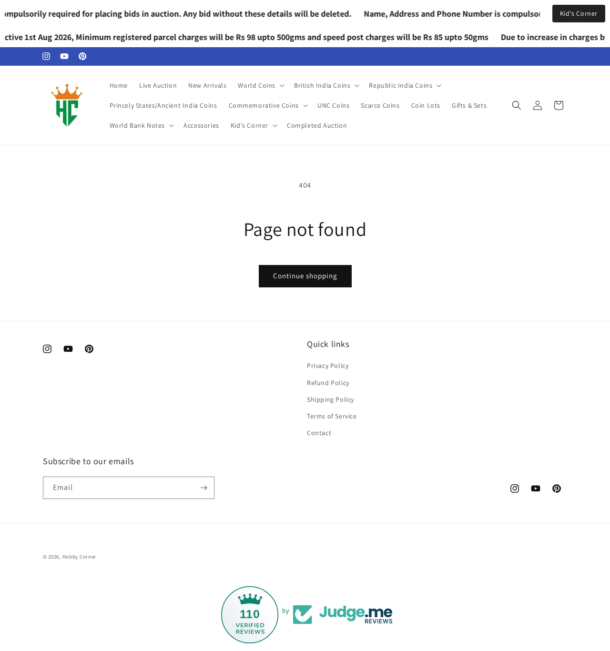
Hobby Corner (79, 556)
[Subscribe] (203, 488)
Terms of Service (332, 416)
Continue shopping (305, 275)
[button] (260, 85)
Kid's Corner (579, 13)
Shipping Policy (330, 399)
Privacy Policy (327, 365)
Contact (319, 432)
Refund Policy (328, 382)
